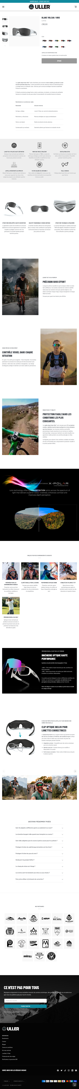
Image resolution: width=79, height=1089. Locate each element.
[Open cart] (74, 1084)
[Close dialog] (59, 519)
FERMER (39, 565)
